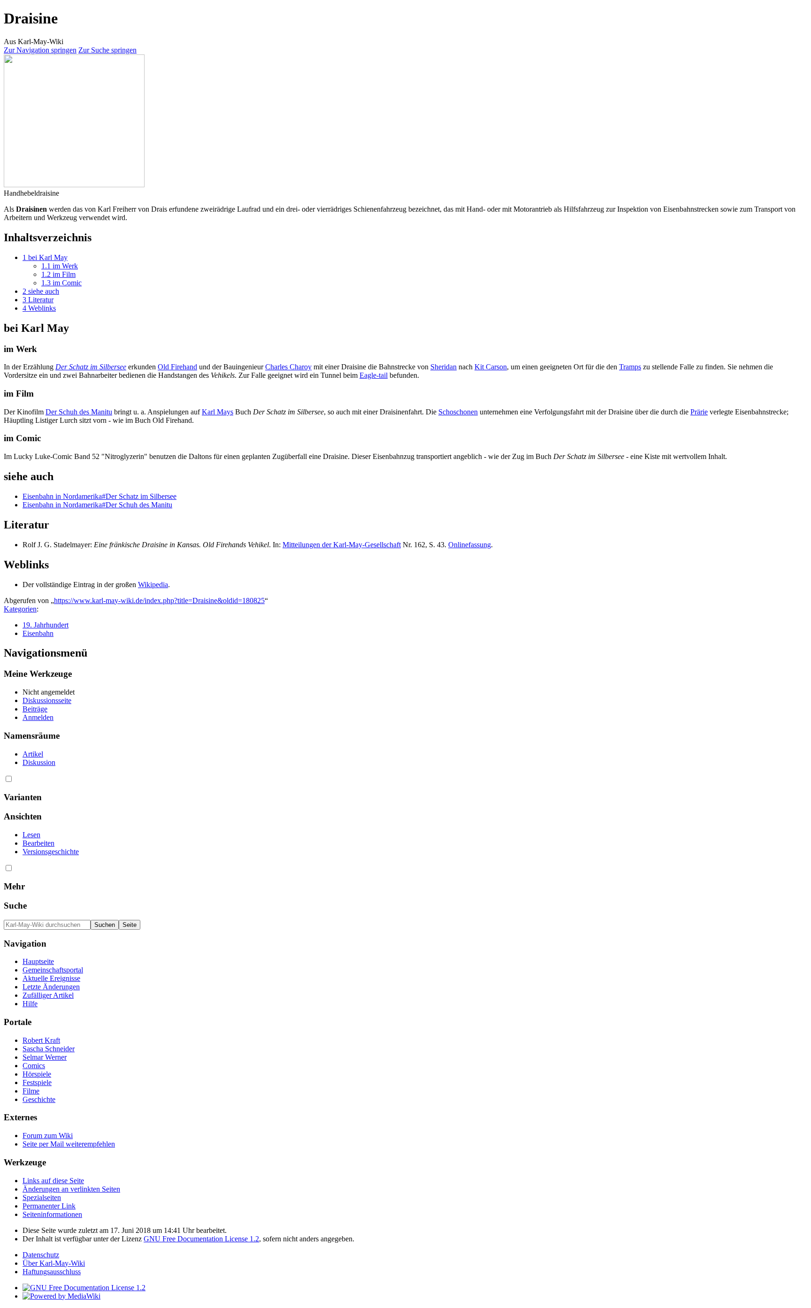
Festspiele (37, 1082)
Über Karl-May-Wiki (54, 1263)
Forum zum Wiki (48, 1136)
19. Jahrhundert (46, 625)
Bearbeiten (38, 843)
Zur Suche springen (107, 50)
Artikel (33, 754)
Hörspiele (37, 1074)
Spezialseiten (42, 1197)
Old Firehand (177, 367)
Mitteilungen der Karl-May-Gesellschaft (342, 545)
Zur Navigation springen (40, 50)
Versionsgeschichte (51, 852)
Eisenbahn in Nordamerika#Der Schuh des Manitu (97, 505)
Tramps (630, 367)
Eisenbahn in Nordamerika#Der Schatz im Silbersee (99, 496)
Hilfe (30, 1004)
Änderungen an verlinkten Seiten (71, 1189)
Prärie (699, 412)
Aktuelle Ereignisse (51, 978)
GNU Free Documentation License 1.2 (201, 1239)
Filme (31, 1091)
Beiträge (35, 709)
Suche (15, 905)
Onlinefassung (469, 545)
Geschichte (39, 1099)
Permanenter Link (49, 1206)
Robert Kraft (41, 1040)
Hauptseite (38, 961)
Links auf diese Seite (53, 1181)
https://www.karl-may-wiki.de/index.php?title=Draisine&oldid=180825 (159, 600)
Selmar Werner (45, 1057)
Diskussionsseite (47, 700)
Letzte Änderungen (51, 987)
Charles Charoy (288, 367)
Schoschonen (458, 412)
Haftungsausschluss (52, 1272)
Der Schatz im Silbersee (90, 367)
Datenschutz (41, 1255)
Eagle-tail (374, 375)
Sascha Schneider (49, 1049)
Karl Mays (217, 412)
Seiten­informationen (52, 1214)
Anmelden (38, 717)
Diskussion (39, 762)
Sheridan (443, 367)
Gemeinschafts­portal (53, 970)
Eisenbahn (38, 633)
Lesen (31, 835)
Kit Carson (490, 367)
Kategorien (20, 609)
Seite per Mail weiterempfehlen (69, 1144)
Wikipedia (153, 585)
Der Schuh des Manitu (79, 412)
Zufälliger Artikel (48, 995)
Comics (34, 1066)
